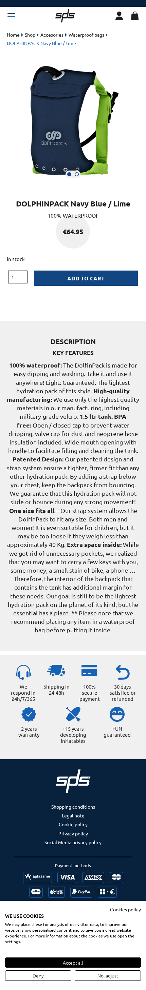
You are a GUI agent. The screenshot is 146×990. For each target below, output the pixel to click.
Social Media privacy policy (73, 842)
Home (13, 35)
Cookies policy (125, 909)
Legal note (73, 815)
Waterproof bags (86, 35)
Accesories (51, 35)
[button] (69, 174)
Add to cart (86, 278)
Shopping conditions (73, 807)
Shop (30, 35)
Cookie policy (73, 824)
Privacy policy (73, 833)
